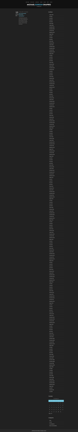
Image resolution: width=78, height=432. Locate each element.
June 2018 (51, 159)
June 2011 (51, 306)
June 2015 (51, 223)
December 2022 (51, 81)
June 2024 (51, 57)
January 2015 (51, 232)
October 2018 (51, 152)
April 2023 (51, 74)
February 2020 (51, 138)
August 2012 (51, 281)
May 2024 (51, 58)
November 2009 (52, 340)
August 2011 (51, 303)
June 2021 (51, 110)
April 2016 (51, 205)
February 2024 (51, 64)
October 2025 (51, 30)
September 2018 (52, 154)
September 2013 (52, 258)
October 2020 (51, 124)
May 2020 (51, 133)
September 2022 (52, 87)
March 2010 (51, 333)
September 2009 (52, 343)
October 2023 (51, 69)
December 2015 (51, 212)
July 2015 (50, 221)
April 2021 (51, 113)
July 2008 (50, 368)
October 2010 (51, 320)
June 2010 (51, 327)
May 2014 (51, 244)
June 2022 (51, 90)
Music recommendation (53, 425)
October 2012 (51, 278)
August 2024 (51, 53)
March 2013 (51, 269)
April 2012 (51, 288)
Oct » (51, 413)
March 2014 (51, 248)
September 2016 (52, 196)
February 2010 (51, 334)
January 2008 (51, 379)
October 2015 (51, 216)
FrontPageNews (51, 423)
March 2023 (51, 76)
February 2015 (51, 230)
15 (58, 407)
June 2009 (51, 349)
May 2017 (51, 182)
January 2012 (51, 294)
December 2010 (51, 317)
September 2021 (52, 106)
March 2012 (51, 290)
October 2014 (51, 235)
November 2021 (52, 103)
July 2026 (50, 16)
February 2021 (51, 117)
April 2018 (51, 163)
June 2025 (51, 37)
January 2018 (51, 168)
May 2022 (51, 92)
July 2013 (50, 262)
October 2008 (51, 363)
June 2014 (51, 242)
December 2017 (51, 170)
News (50, 420)
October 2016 (51, 195)
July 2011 (50, 304)
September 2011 (52, 301)
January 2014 (51, 251)
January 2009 (51, 357)
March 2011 (51, 311)
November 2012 (52, 276)
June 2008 (51, 370)
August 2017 (51, 177)
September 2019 (52, 147)
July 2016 (50, 200)
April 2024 (51, 60)
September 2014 (52, 237)
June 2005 (51, 391)
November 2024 (52, 48)
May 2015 (51, 225)
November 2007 (52, 382)
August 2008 (51, 366)
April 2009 (51, 352)
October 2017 (51, 173)
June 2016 (51, 202)
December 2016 (51, 191)
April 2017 (51, 184)
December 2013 (51, 253)
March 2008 (51, 375)
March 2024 (51, 62)
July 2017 (50, 179)
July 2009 (50, 347)
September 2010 (52, 322)
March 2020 (51, 136)
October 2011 (51, 299)
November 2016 (52, 193)
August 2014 (51, 239)
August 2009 (51, 345)
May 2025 (51, 39)
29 (58, 411)
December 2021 (51, 101)
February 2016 (51, 209)
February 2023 (51, 78)
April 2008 (51, 373)
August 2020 (51, 127)
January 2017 (51, 189)
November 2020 (52, 122)
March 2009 (51, 354)
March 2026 (51, 23)
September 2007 (52, 384)
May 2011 (51, 308)
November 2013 (52, 255)
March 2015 (51, 228)
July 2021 (50, 108)
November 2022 (52, 83)
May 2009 (51, 350)
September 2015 (52, 218)
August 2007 (51, 386)
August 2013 (51, 260)
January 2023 (51, 80)
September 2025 (52, 32)
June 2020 (51, 131)
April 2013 (51, 267)
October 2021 (51, 104)
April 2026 (51, 21)
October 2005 (51, 389)
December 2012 (51, 274)
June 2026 (51, 18)
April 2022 (51, 94)
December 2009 (51, 338)
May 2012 (51, 287)
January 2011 (51, 315)
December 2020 (51, 120)
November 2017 (52, 172)
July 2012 (50, 283)
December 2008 (51, 359)
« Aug (49, 413)
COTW (50, 422)
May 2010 (51, 329)
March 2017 (51, 186)
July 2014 (50, 241)
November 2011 (52, 297)
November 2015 (52, 214)
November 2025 (52, 28)
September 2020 (52, 126)
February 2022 (51, 97)
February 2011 (51, 313)
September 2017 (52, 175)
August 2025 (51, 34)
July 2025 (50, 35)
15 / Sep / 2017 (21, 11)
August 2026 (51, 14)
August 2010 (51, 324)
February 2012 (51, 292)
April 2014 (51, 246)
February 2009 (51, 356)
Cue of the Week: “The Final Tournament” (22, 15)
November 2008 (52, 361)
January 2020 (51, 140)
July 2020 (50, 129)
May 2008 (51, 372)
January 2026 (51, 25)
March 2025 (51, 41)
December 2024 (51, 46)
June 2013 (51, 264)
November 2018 (52, 150)
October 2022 (51, 85)
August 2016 (51, 198)
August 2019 (51, 149)
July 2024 (50, 55)
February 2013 (51, 271)
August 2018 (51, 156)
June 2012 (51, 285)
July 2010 (50, 326)
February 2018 (51, 166)
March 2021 (51, 115)
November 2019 (52, 143)
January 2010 (51, 336)
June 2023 (51, 71)
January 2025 (51, 44)
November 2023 (52, 67)
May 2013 (51, 265)
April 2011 (51, 310)
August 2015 (51, 219)
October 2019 (51, 145)
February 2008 (51, 377)
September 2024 (52, 51)
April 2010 (51, 331)
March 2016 (51, 207)
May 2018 (51, 161)
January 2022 (51, 99)
